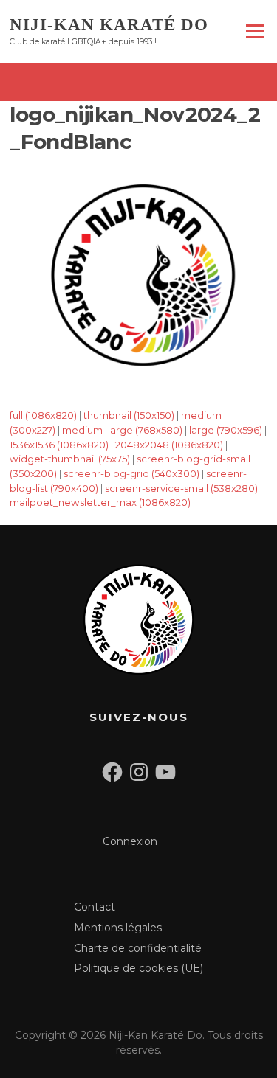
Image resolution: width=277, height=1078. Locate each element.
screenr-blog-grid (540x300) (131, 473)
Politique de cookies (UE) (138, 968)
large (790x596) (225, 430)
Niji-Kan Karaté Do (109, 24)
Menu (254, 31)
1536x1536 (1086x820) (59, 445)
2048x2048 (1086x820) (169, 445)
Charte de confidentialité (138, 948)
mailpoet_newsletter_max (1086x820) (100, 502)
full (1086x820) (43, 415)
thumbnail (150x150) (128, 415)
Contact (94, 907)
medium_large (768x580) (122, 430)
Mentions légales (118, 927)
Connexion (130, 841)
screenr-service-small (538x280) (181, 488)
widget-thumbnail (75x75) (70, 459)
